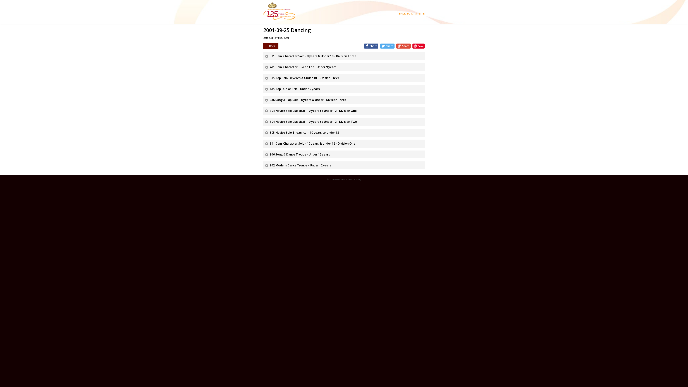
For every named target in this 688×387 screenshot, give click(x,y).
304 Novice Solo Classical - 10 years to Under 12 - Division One (313, 111)
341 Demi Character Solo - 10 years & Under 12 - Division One (312, 143)
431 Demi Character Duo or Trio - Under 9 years (303, 67)
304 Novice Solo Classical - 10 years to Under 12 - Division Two (313, 122)
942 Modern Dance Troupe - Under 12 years (300, 165)
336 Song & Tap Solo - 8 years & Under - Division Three (308, 100)
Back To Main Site (412, 13)
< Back (271, 46)
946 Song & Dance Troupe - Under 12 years (300, 154)
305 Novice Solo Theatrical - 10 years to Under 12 (304, 133)
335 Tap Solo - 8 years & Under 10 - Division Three (305, 78)
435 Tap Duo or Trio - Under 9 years (295, 89)
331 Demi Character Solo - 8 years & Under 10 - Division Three (313, 56)
